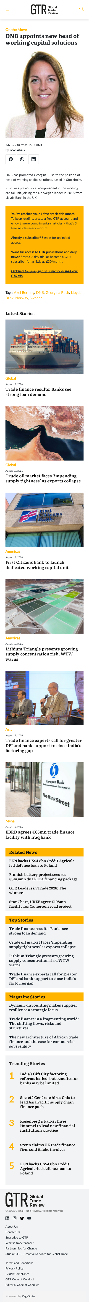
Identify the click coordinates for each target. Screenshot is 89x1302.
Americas (12, 551)
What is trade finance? (19, 1243)
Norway (21, 298)
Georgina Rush (57, 293)
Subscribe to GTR (16, 1237)
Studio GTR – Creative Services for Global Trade (36, 1254)
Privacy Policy (14, 1268)
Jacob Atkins (17, 150)
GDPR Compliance (17, 1274)
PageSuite (28, 1296)
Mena (10, 821)
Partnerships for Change (21, 1248)
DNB (40, 293)
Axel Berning (24, 293)
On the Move (16, 30)
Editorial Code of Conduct (22, 1285)
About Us (11, 1226)
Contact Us (12, 1232)
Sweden (36, 298)
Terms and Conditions (19, 1263)
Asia (8, 729)
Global (10, 378)
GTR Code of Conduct (19, 1279)
